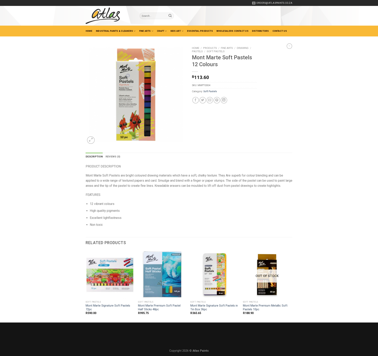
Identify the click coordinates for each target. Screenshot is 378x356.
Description (94, 156)
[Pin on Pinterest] (217, 100)
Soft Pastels (216, 51)
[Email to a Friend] (210, 100)
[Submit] (170, 16)
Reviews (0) (113, 156)
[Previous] (86, 286)
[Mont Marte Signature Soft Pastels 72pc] (110, 274)
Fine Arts (145, 31)
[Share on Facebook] (195, 100)
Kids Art (175, 31)
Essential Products (200, 31)
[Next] (291, 286)
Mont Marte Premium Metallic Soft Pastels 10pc (265, 307)
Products (210, 47)
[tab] (94, 157)
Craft (160, 31)
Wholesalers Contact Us (232, 31)
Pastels (197, 51)
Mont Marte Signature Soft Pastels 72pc (108, 307)
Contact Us (279, 31)
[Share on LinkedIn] (224, 100)
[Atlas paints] (110, 16)
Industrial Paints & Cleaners (114, 31)
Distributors (260, 31)
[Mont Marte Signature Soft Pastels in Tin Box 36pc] (214, 274)
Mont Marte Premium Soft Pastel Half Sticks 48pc (159, 307)
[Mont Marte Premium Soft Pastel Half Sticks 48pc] (162, 274)
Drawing (242, 47)
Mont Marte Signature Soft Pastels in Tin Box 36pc (214, 307)
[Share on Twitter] (202, 100)
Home (89, 31)
